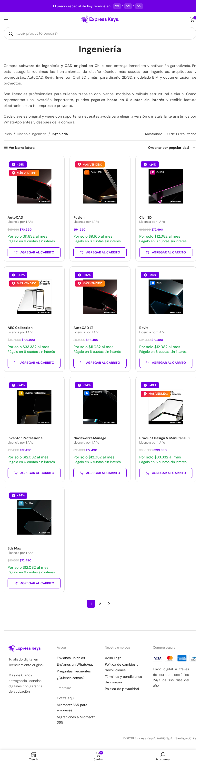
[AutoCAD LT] (100, 296)
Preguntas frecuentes (74, 671)
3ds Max (14, 548)
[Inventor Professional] (34, 407)
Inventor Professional (25, 438)
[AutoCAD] (34, 186)
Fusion (79, 217)
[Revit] (165, 296)
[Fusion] (100, 186)
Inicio (8, 134)
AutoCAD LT (83, 328)
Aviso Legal (113, 658)
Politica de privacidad (122, 689)
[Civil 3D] (165, 186)
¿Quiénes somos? (70, 678)
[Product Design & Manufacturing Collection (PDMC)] (165, 407)
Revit (143, 328)
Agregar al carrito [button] (37, 252)
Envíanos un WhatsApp (75, 664)
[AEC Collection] (34, 296)
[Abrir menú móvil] (6, 19)
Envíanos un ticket (71, 658)
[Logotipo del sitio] (100, 19)
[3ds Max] (34, 517)
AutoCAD (15, 217)
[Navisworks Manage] (100, 407)
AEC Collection (20, 328)
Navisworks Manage (89, 438)
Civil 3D (145, 217)
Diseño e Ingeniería (32, 134)
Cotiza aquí (65, 698)
